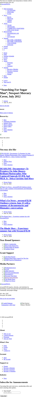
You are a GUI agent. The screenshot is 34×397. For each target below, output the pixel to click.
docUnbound (11, 36)
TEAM (9, 25)
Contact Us (7, 350)
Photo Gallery (8, 126)
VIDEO (9, 20)
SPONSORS (11, 27)
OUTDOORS (11, 10)
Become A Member (9, 368)
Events (9, 13)
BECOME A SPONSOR (14, 41)
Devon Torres (8, 182)
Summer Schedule (9, 56)
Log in (5, 48)
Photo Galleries (8, 125)
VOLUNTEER (11, 43)
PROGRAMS (8, 32)
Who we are (7, 334)
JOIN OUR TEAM (12, 30)
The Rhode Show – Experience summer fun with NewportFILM (15, 229)
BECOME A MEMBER (14, 40)
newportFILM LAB (13, 33)
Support (6, 38)
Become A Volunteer (10, 371)
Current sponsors (8, 335)
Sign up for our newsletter (7, 298)
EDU (8, 35)
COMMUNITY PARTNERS (15, 28)
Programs (10, 62)
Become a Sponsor (12, 71)
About (5, 23)
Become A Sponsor (9, 369)
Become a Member (12, 69)
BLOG (9, 17)
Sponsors (10, 66)
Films (5, 54)
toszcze (6, 101)
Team (8, 64)
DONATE (10, 45)
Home (5, 53)
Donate (6, 46)
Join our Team (8, 338)
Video (5, 131)
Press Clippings (8, 129)
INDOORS (10, 12)
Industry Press (8, 123)
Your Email (7, 391)
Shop (5, 76)
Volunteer (10, 72)
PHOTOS (10, 18)
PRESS (9, 22)
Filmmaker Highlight (10, 121)
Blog (5, 120)
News (5, 15)
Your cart (7, 82)
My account (7, 359)
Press (5, 85)
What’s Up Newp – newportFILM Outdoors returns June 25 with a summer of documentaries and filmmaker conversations (15, 204)
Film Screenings (8, 9)
